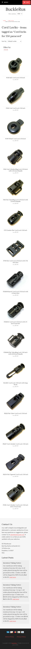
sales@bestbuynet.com (17, 534)
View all (6, 49)
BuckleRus (15, 9)
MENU (6, 2)
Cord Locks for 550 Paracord (12, 21)
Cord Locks (11, 20)
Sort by (4, 41)
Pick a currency (12, 13)
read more (12, 577)
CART (27, 2)
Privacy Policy (21, 637)
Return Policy (9, 637)
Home (4, 20)
